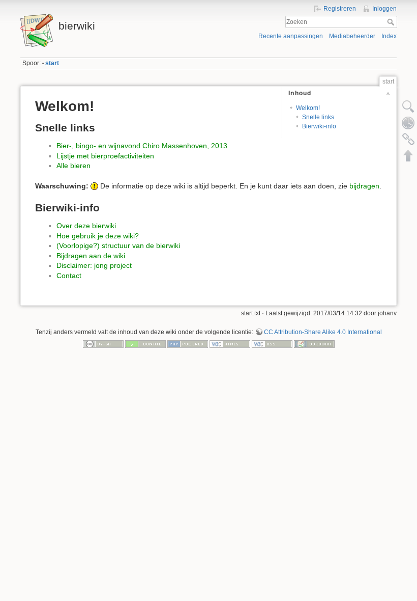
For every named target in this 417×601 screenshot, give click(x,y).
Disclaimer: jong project (94, 265)
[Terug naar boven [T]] (408, 155)
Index (389, 36)
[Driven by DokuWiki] (314, 343)
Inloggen (384, 8)
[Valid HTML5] (230, 343)
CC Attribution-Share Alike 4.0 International (323, 332)
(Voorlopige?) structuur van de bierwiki (118, 245)
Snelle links (318, 117)
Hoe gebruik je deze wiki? (97, 236)
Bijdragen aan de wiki (90, 256)
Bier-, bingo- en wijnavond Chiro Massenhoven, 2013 (141, 146)
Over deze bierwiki (86, 226)
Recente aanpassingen (290, 36)
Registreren (339, 8)
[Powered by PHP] (187, 343)
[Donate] (145, 343)
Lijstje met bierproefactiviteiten (105, 156)
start (52, 63)
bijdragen (364, 186)
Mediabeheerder (352, 36)
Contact (68, 275)
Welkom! (308, 108)
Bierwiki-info (319, 126)
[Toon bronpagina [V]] (408, 106)
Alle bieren (73, 165)
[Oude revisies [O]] (408, 123)
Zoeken (392, 21)
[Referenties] (408, 139)
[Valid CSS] (272, 343)
